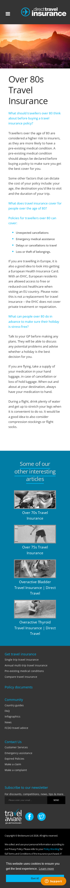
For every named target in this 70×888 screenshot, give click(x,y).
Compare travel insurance (21, 676)
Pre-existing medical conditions (24, 671)
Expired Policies (14, 758)
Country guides (14, 705)
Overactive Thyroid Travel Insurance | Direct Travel (35, 628)
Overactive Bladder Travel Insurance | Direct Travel (35, 587)
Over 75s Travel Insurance (35, 550)
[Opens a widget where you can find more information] (53, 881)
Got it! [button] (35, 878)
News (8, 722)
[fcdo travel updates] (13, 817)
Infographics (12, 716)
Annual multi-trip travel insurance (26, 665)
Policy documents (19, 687)
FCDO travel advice (16, 728)
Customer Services (16, 747)
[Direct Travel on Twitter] (41, 816)
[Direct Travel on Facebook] (29, 816)
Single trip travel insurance (22, 659)
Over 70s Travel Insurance (35, 515)
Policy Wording (51, 849)
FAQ (7, 711)
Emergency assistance (18, 753)
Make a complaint (16, 770)
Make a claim (13, 764)
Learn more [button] (46, 868)
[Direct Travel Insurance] (43, 11)
